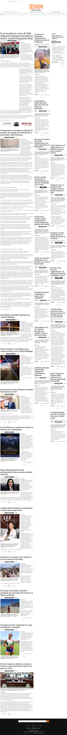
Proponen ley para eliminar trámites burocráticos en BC (16, 390)
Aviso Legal (39, 725)
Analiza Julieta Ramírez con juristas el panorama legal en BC (16, 509)
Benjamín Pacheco (3, 40)
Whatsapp (58, 11)
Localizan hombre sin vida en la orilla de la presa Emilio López (57, 415)
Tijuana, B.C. (22, 42)
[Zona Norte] (36, 7)
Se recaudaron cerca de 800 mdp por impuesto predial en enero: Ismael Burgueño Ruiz (16, 36)
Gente (49, 14)
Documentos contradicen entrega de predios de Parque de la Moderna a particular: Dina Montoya (16, 132)
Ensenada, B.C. (23, 139)
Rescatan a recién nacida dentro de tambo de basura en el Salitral (57, 236)
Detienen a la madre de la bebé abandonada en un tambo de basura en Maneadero (42, 143)
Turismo (62, 14)
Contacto (27, 725)
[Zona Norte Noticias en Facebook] (27, 728)
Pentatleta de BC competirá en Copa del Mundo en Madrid (16, 626)
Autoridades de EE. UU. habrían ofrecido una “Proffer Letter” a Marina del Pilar (41, 331)
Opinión (38, 14)
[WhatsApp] (6, 120)
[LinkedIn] (13, 120)
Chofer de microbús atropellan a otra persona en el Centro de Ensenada (42, 261)
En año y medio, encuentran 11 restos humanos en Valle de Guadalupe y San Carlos (41, 181)
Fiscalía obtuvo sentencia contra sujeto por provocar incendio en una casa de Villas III (57, 313)
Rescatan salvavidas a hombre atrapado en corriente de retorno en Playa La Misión (16, 592)
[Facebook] (9, 120)
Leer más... (36, 94)
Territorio (14, 14)
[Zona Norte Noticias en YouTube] (34, 728)
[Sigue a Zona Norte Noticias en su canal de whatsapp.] (39, 728)
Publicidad (33, 725)
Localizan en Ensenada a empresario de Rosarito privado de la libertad (41, 38)
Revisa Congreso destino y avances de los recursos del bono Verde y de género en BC (16, 666)
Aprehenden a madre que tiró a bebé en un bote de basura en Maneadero (41, 105)
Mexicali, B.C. (22, 396)
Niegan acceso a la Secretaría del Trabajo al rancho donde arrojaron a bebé (57, 189)
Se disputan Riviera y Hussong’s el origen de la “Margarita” (41, 295)
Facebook (55, 11)
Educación (19, 14)
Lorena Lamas (36, 111)
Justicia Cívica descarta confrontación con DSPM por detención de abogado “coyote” (58, 271)
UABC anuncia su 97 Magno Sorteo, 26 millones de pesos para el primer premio (57, 149)
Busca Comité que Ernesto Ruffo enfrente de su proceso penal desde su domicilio (58, 377)
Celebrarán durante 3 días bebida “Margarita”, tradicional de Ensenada (41, 371)
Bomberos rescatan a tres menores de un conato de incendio (15, 558)
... (0, 343)
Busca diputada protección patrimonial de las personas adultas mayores (16, 472)
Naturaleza (53, 14)
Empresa (58, 14)
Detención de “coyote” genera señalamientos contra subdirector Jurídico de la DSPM (41, 220)
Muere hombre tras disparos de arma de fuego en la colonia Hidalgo (16, 350)
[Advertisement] (33, 24)
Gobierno (24, 14)
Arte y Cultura (33, 14)
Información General (7, 14)
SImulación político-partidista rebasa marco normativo (58, 37)
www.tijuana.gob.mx (23, 105)
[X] (11, 120)
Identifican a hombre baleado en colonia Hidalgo (15, 316)
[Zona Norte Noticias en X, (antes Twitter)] (30, 728)
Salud (28, 14)
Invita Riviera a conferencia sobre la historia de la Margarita (16, 428)
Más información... (55, 62)
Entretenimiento (44, 14)
